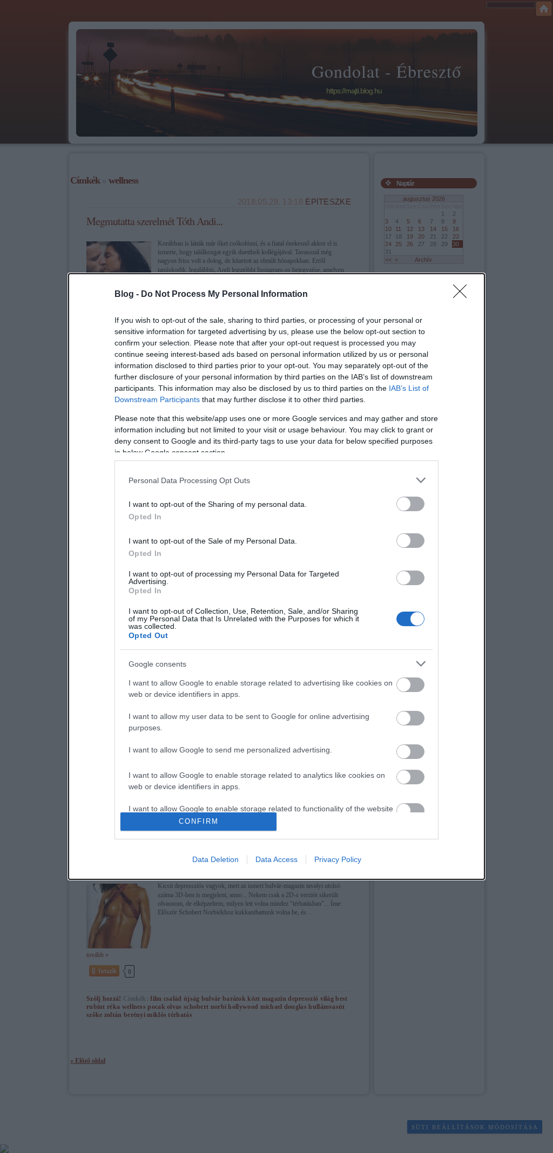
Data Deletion (215, 859)
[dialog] (276, 576)
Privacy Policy (337, 859)
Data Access (276, 859)
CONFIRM (199, 821)
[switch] (410, 504)
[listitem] (276, 480)
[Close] (463, 294)
